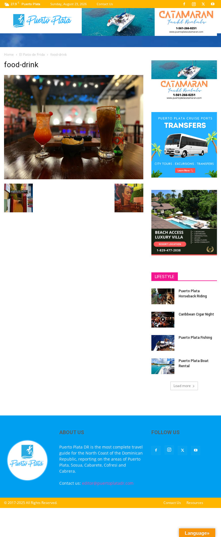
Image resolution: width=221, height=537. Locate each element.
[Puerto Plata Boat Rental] (162, 366)
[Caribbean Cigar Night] (162, 320)
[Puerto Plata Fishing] (162, 343)
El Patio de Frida (32, 54)
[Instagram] (193, 4)
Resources (194, 502)
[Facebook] (184, 4)
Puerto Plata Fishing (195, 338)
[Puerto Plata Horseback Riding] (162, 296)
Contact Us (105, 4)
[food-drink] (73, 177)
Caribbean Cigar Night (196, 314)
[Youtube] (212, 4)
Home (9, 54)
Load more (182, 385)
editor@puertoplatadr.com (108, 483)
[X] (203, 4)
